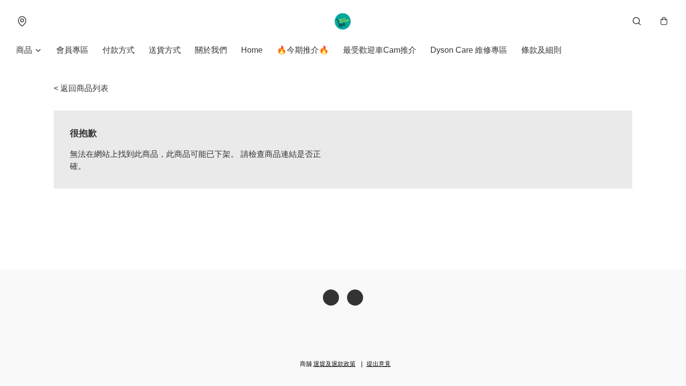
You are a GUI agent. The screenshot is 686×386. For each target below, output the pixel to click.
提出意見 (379, 363)
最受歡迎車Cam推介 (379, 50)
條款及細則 (541, 50)
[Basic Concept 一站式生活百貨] (343, 21)
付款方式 (118, 50)
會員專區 (72, 50)
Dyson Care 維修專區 (468, 50)
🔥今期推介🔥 (303, 50)
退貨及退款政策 (334, 363)
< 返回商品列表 (81, 88)
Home (252, 50)
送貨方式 (165, 50)
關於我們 (211, 50)
